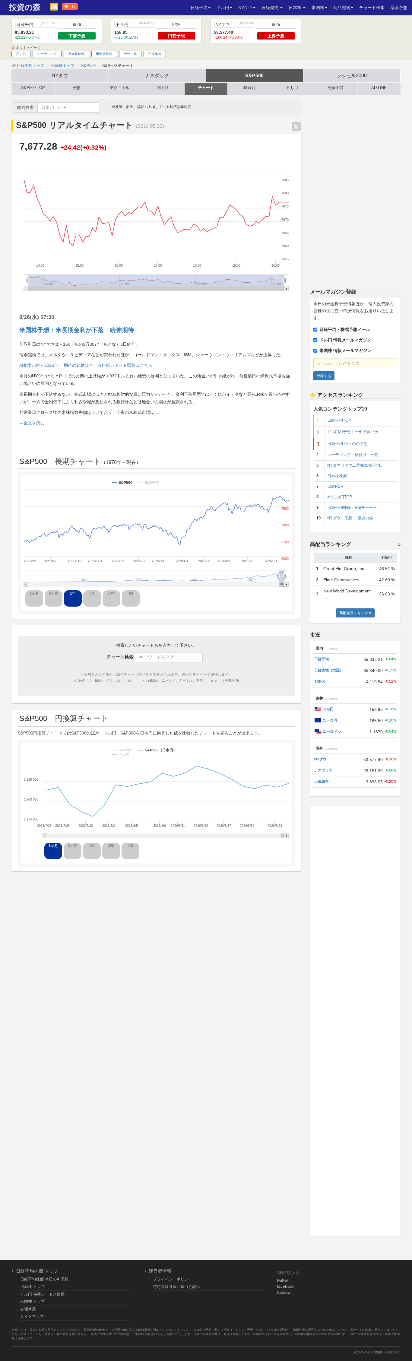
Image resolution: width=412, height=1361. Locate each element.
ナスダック (157, 75)
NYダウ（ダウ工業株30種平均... (355, 465)
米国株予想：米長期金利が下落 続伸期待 (76, 330)
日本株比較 (76, 54)
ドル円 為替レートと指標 (42, 1294)
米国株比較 (104, 54)
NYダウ (60, 75)
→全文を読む (32, 422)
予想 (76, 88)
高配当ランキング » (355, 613)
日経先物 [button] (270, 7)
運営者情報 (160, 1271)
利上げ (163, 88)
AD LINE (379, 88)
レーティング (47, 54)
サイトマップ (32, 1316)
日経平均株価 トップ (37, 1271)
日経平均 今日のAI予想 (347, 444)
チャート (206, 88)
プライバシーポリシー (172, 1279)
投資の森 (25, 7)
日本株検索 (337, 476)
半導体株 (154, 54)
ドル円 (328, 709)
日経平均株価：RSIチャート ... (354, 508)
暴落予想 (399, 7)
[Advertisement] (355, 189)
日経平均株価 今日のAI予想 (44, 1279)
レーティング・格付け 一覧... (354, 455)
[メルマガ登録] (54, 6)
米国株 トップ (32, 1301)
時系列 (249, 88)
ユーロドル (332, 731)
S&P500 (254, 75)
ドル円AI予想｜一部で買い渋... (354, 432)
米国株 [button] (318, 7)
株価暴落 (28, 1309)
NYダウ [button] (245, 7)
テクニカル (119, 88)
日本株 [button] (296, 7)
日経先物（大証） (328, 670)
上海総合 (321, 781)
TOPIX (319, 681)
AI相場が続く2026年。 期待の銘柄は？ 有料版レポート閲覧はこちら (85, 365)
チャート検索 (372, 7)
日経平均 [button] (199, 7)
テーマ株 (130, 54)
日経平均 (321, 659)
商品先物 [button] (341, 7)
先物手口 (336, 88)
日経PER (335, 486)
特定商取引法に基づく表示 (176, 1286)
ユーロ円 (330, 720)
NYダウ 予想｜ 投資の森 (350, 518)
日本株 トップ (32, 1286)
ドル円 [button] (223, 7)
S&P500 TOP (33, 88)
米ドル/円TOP (339, 497)
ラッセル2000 (352, 75)
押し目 (70, 7)
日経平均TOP (339, 420)
